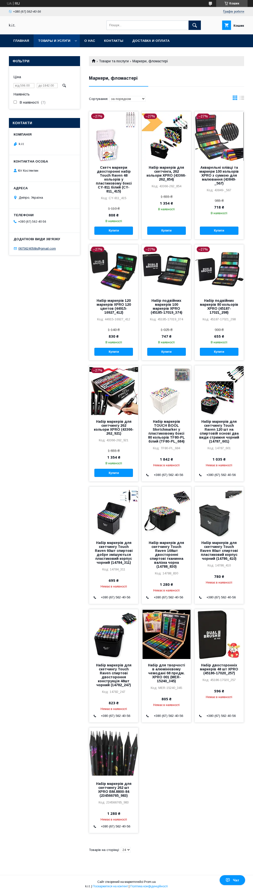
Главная (21, 41)
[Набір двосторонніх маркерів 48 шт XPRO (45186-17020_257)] (219, 634)
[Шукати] (195, 25)
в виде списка (242, 98)
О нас (89, 41)
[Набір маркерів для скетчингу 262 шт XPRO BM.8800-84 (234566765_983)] (113, 752)
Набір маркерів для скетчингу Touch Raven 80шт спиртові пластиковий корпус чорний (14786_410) (219, 551)
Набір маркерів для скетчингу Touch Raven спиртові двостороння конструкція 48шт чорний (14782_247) (113, 675)
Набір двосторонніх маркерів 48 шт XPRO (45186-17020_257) (219, 669)
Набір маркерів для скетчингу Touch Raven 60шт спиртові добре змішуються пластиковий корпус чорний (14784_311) (114, 552)
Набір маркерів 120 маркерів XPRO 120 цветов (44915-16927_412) (114, 306)
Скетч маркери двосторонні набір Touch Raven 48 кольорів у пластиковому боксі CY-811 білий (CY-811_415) (114, 179)
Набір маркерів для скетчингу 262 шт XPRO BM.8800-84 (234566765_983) (113, 790)
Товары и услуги (54, 41)
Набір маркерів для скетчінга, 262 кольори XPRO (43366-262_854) (166, 173)
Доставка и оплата (150, 41)
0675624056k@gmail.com (37, 248)
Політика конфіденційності (149, 886)
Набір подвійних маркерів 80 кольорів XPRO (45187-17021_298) (219, 306)
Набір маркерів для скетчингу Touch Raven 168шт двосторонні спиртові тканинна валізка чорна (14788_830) (166, 554)
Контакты (113, 41)
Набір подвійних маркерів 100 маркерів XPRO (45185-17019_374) (166, 306)
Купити (114, 230)
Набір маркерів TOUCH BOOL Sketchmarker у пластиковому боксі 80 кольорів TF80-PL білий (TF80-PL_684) (166, 431)
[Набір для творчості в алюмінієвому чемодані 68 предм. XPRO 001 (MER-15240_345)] (166, 634)
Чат (236, 880)
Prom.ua (150, 882)
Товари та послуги (114, 61)
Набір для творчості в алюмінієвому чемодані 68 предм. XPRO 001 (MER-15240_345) (166, 673)
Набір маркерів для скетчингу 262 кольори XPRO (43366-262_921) (114, 427)
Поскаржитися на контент (110, 886)
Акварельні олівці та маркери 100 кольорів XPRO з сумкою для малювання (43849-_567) (219, 175)
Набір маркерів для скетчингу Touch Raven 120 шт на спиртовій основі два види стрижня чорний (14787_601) (219, 431)
